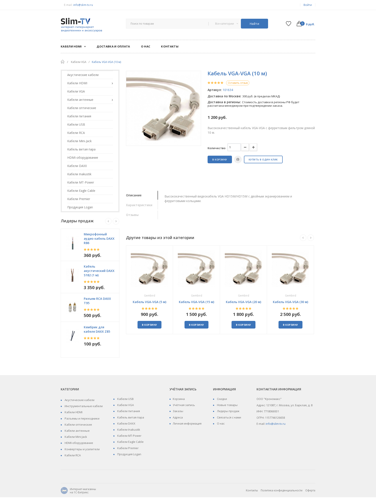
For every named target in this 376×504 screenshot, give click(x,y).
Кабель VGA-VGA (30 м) (290, 302)
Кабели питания (128, 411)
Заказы (178, 411)
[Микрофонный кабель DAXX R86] (72, 242)
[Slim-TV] (90, 25)
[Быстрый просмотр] (150, 268)
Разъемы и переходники (81, 418)
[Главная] (62, 61)
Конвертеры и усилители (82, 449)
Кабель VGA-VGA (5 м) (149, 302)
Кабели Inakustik (128, 430)
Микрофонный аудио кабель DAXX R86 (99, 238)
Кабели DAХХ (126, 423)
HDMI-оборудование (78, 443)
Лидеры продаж (227, 411)
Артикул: (215, 90)
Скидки (221, 399)
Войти (308, 5)
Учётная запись (184, 405)
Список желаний (288, 24)
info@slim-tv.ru (83, 5)
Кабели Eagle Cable (130, 442)
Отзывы (132, 215)
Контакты (252, 490)
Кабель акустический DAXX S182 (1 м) (99, 270)
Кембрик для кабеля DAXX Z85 (97, 329)
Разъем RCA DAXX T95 (97, 301)
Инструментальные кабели (83, 406)
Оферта (310, 490)
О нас (220, 423)
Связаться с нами (228, 417)
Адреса (178, 417)
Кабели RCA (72, 455)
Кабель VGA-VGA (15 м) (196, 302)
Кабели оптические (78, 424)
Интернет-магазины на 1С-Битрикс (78, 491)
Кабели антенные (77, 431)
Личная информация (187, 423)
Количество (216, 148)
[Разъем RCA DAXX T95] (72, 307)
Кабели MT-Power (129, 436)
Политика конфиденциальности (281, 490)
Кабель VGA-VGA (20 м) (243, 302)
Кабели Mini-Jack (75, 437)
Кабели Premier (128, 448)
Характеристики (139, 205)
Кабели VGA (125, 405)
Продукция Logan (129, 454)
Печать (238, 159)
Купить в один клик (263, 159)
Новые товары (227, 405)
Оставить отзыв (238, 83)
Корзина (179, 399)
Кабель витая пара (130, 417)
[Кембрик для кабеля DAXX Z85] (72, 335)
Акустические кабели (79, 400)
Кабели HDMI (73, 412)
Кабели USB (125, 399)
